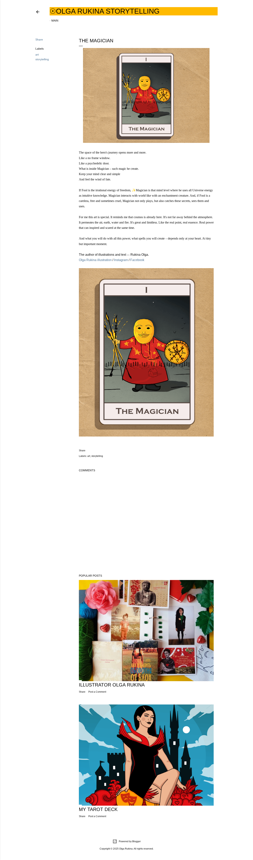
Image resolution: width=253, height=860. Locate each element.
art (37, 54)
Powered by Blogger (130, 841)
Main (54, 20)
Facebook (137, 260)
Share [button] (39, 39)
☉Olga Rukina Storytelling (105, 11)
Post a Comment (97, 691)
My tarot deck (98, 809)
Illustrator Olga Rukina (112, 684)
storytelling (42, 59)
